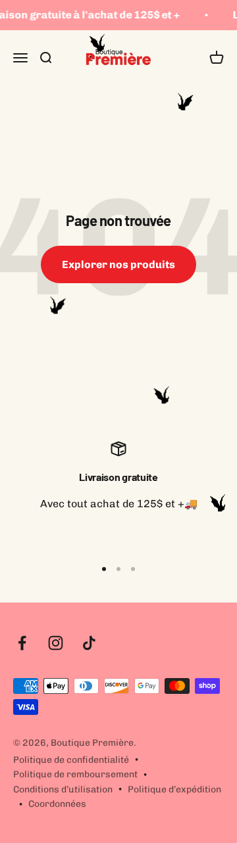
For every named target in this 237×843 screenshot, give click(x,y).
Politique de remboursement (75, 774)
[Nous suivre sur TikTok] (89, 643)
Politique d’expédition (174, 789)
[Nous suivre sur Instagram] (56, 643)
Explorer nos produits (118, 264)
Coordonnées (57, 803)
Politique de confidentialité (71, 759)
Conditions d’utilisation (63, 789)
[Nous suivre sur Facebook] (22, 643)
